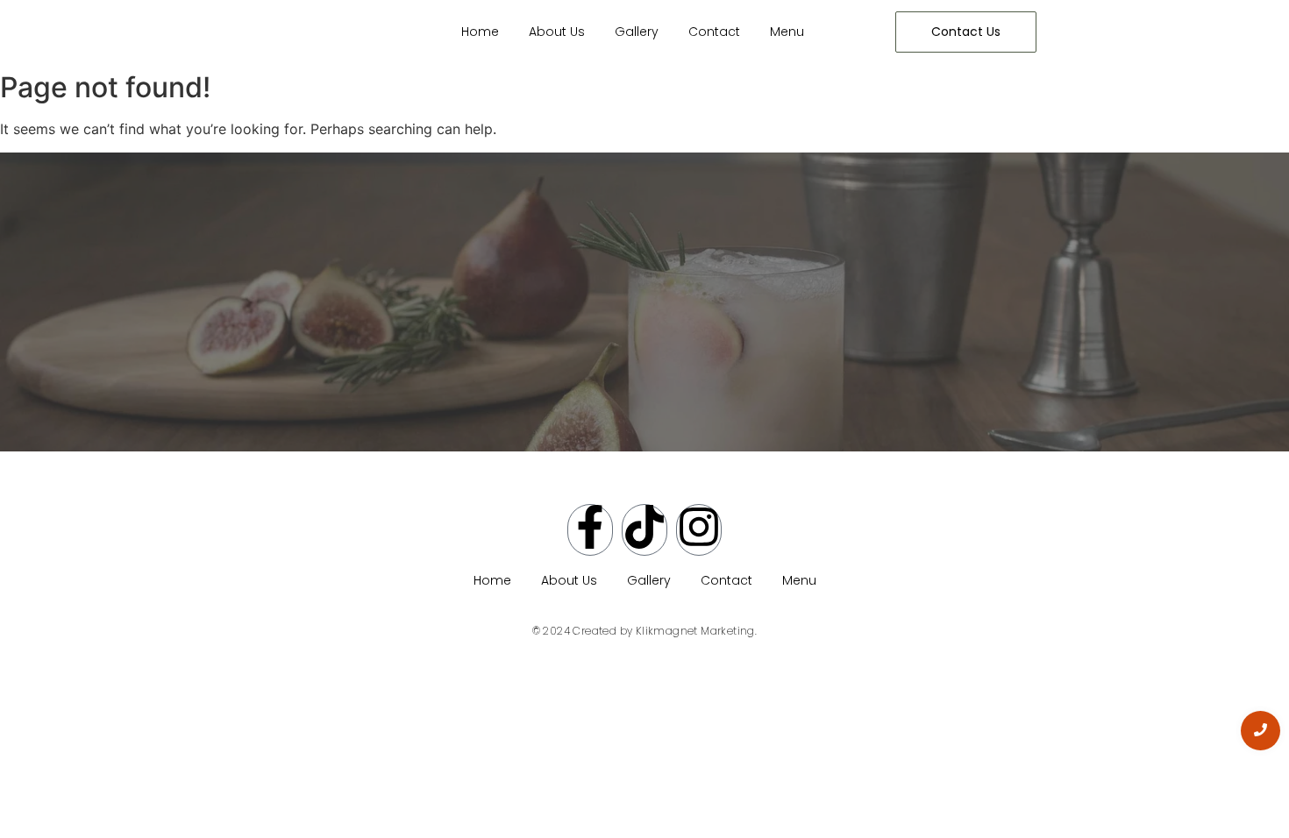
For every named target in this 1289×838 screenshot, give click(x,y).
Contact (714, 31)
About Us (557, 31)
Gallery (637, 31)
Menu (787, 31)
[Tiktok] (644, 530)
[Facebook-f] (590, 530)
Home (480, 31)
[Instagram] (699, 530)
